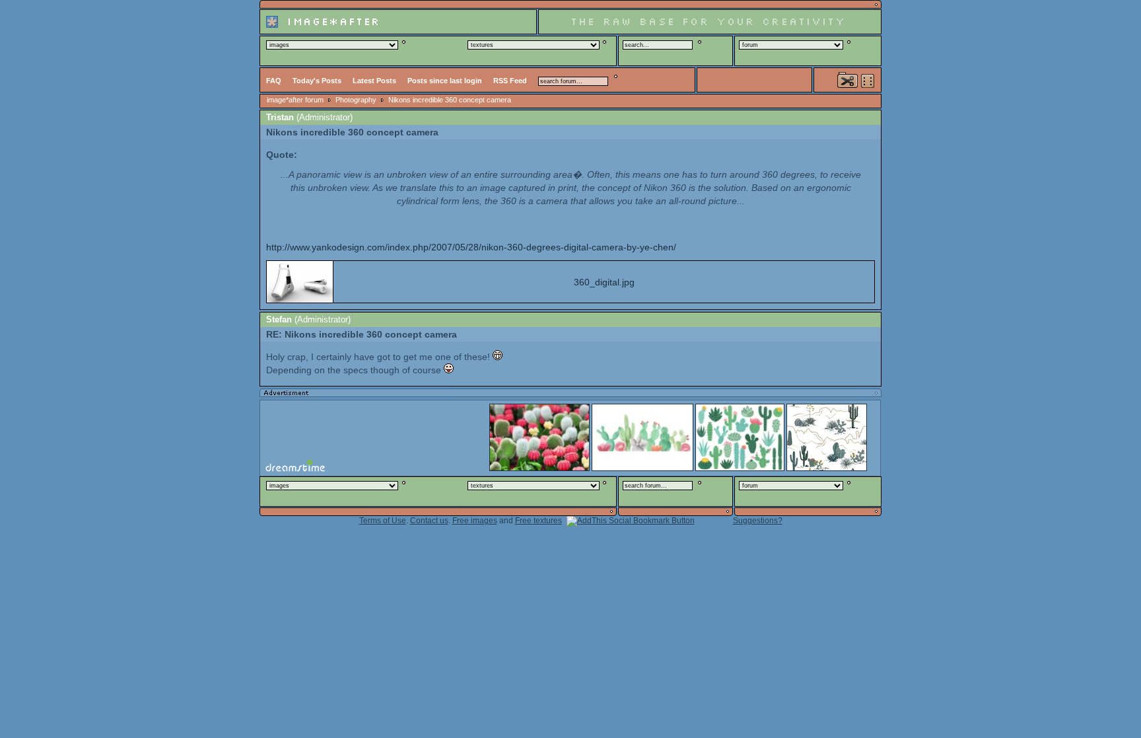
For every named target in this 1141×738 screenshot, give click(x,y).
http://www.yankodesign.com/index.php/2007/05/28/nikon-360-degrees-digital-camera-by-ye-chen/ (471, 247)
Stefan (279, 319)
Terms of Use (382, 520)
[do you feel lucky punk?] (867, 81)
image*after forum (295, 100)
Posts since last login (444, 81)
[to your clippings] (847, 79)
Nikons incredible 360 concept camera (449, 100)
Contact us (429, 520)
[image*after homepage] (398, 32)
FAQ (273, 81)
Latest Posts (374, 81)
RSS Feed (510, 81)
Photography (355, 100)
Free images (474, 520)
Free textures (538, 520)
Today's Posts (317, 81)
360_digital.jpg (604, 282)
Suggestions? (757, 520)
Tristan (280, 117)
